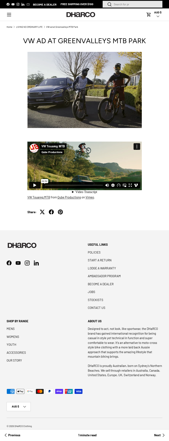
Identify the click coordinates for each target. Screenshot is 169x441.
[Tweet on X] (42, 211)
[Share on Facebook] (51, 211)
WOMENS (13, 337)
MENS (11, 328)
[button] (148, 14)
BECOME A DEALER (44, 4)
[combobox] (132, 4)
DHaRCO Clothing (23, 426)
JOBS (91, 292)
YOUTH (11, 344)
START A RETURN (99, 260)
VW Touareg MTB (38, 197)
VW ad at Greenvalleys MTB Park (62, 27)
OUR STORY (14, 360)
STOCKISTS (95, 300)
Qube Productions (69, 197)
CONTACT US (96, 308)
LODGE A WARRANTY (102, 268)
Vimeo (90, 197)
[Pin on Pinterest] (60, 211)
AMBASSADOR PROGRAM (104, 276)
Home (9, 27)
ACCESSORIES (16, 352)
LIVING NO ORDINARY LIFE (29, 27)
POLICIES (94, 252)
